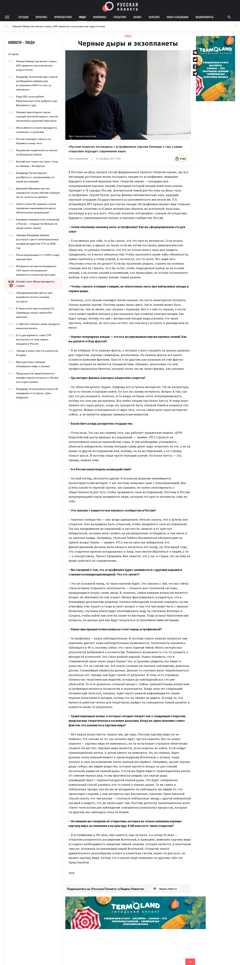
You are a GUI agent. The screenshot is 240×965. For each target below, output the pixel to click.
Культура (154, 17)
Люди (82, 17)
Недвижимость (205, 17)
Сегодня (23, 17)
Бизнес (137, 17)
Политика (41, 17)
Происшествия (63, 17)
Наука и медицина (177, 17)
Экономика (99, 17)
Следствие (119, 17)
